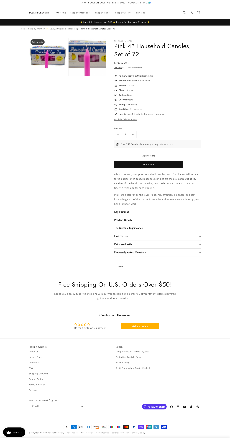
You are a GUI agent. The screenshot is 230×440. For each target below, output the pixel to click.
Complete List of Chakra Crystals (132, 351)
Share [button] (120, 266)
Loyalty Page (35, 357)
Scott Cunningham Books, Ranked (133, 368)
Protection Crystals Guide (129, 357)
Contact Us (34, 362)
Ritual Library (122, 362)
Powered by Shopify (56, 433)
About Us (33, 351)
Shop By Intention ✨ (38, 28)
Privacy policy (87, 433)
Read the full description (126, 119)
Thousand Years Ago (123, 41)
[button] (184, 12)
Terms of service (102, 433)
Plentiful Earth (41, 433)
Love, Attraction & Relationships (64, 28)
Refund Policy (36, 379)
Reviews (33, 390)
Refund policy (72, 433)
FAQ (31, 368)
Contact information (120, 433)
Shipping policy (138, 433)
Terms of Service (37, 384)
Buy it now (149, 164)
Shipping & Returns (38, 373)
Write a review (140, 326)
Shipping (118, 67)
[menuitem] (61, 12)
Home (23, 28)
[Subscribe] (81, 406)
